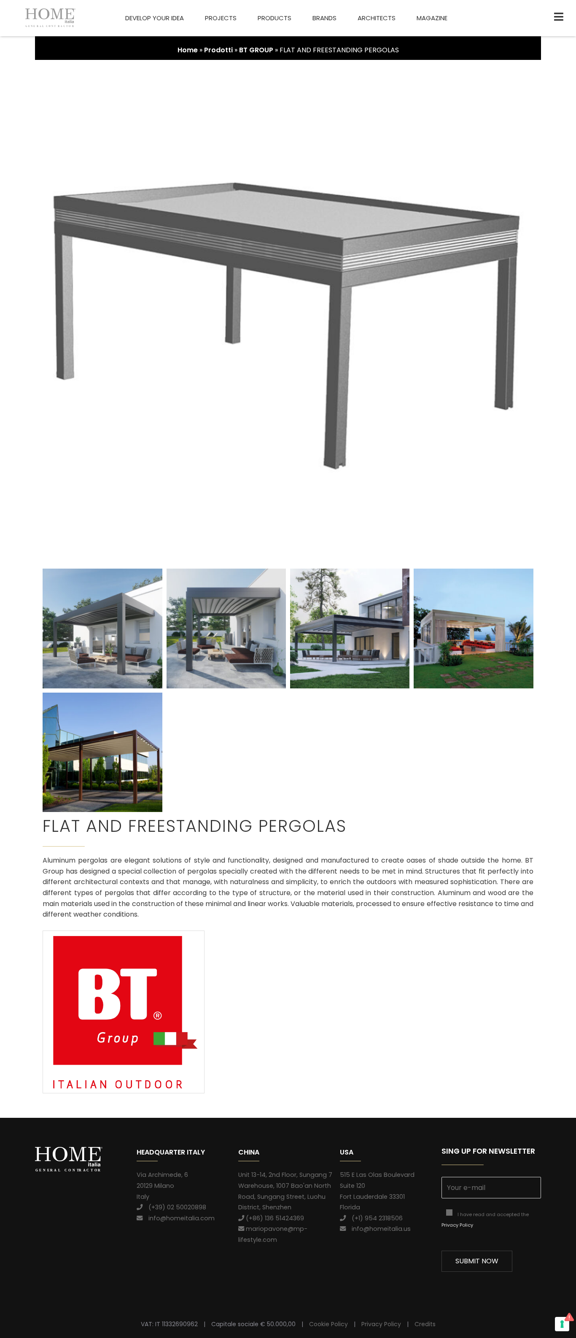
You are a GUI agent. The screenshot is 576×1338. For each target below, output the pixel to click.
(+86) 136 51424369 (274, 1218)
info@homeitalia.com (179, 1218)
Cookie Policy (328, 1324)
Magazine (432, 17)
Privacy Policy (457, 1225)
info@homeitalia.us (378, 1229)
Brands (324, 17)
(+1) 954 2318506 (374, 1218)
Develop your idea (154, 17)
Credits (425, 1324)
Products (274, 17)
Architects (377, 17)
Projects (221, 17)
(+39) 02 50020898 (174, 1207)
